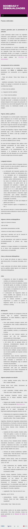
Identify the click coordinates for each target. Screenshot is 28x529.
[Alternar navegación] (3, 15)
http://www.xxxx (21, 404)
